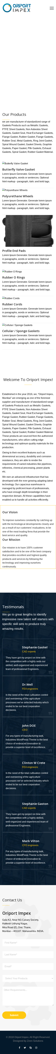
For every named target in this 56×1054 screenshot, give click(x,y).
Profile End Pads (14, 251)
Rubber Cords (12, 304)
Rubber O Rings (13, 277)
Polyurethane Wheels (17, 196)
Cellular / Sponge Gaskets (21, 331)
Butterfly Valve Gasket (18, 169)
